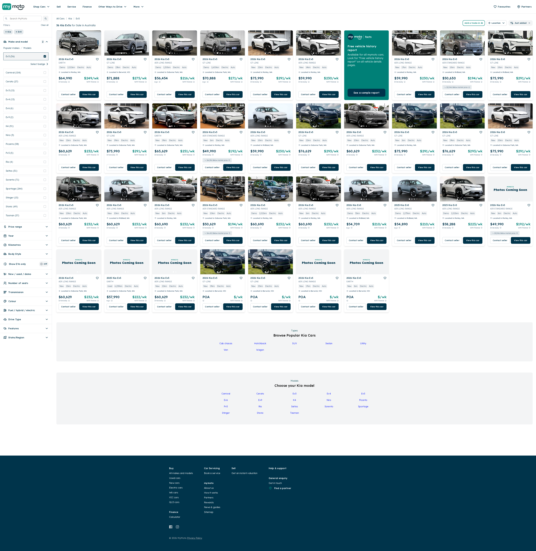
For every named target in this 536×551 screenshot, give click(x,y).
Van (226, 349)
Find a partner (282, 488)
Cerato (260, 393)
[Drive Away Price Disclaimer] (69, 82)
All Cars (60, 18)
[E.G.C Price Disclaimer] (160, 82)
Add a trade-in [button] (472, 23)
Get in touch (275, 483)
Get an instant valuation (245, 473)
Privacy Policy (194, 538)
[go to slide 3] (78, 53)
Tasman (294, 412)
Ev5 (363, 393)
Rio (260, 406)
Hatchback (260, 343)
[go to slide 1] (73, 53)
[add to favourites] (97, 59)
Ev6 (226, 400)
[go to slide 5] (83, 53)
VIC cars (174, 497)
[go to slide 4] (81, 53)
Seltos (294, 406)
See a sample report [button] (366, 92)
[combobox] (22, 18)
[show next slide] (96, 45)
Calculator (174, 517)
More (137, 6)
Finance (87, 6)
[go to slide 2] (76, 53)
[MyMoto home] (13, 6)
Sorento (329, 406)
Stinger (226, 412)
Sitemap (208, 512)
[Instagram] (177, 526)
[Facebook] (170, 526)
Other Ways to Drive (110, 6)
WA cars (173, 492)
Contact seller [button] (68, 94)
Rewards (209, 502)
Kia (70, 18)
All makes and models (181, 473)
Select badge (37, 64)
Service (71, 6)
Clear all (44, 25)
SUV (294, 343)
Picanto (363, 400)
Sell (59, 6)
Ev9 (260, 400)
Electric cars (176, 487)
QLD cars (174, 502)
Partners (208, 497)
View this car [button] (89, 94)
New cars (174, 483)
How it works (211, 492)
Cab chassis (225, 343)
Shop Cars (39, 6)
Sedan (328, 343)
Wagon (260, 349)
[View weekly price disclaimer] (98, 82)
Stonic (260, 412)
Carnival (226, 393)
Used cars (174, 478)
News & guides (212, 507)
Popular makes (11, 48)
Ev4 (329, 393)
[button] (45, 18)
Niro (329, 400)
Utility (363, 343)
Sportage (363, 406)
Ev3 (295, 393)
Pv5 (226, 406)
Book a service (212, 473)
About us (209, 488)
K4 (294, 400)
